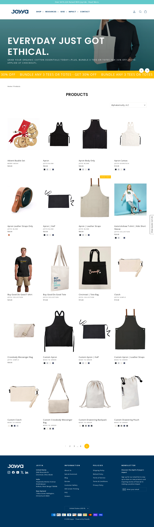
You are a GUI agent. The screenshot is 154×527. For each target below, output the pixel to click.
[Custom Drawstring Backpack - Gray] (86, 426)
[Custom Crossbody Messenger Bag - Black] (44, 429)
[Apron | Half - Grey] (47, 235)
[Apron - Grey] (47, 169)
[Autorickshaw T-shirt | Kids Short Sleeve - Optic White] (121, 238)
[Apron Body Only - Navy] (89, 169)
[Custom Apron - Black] (44, 363)
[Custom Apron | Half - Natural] (86, 363)
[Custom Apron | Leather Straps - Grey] (119, 363)
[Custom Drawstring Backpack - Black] (83, 426)
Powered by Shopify (82, 519)
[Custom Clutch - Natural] (9, 426)
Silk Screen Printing (72, 489)
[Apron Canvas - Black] (116, 169)
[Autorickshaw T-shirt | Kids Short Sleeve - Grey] (119, 238)
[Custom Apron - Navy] (53, 363)
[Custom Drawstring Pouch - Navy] (124, 426)
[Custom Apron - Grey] (47, 363)
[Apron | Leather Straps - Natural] (86, 235)
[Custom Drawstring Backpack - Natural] (80, 426)
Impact (73, 11)
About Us (68, 470)
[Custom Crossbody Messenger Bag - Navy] (53, 429)
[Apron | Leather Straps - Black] (80, 235)
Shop (39, 11)
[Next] (147, 70)
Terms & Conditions (100, 481)
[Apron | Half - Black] (44, 235)
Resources (51, 11)
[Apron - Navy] (53, 169)
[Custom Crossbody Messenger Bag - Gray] (50, 429)
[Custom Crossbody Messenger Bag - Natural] (47, 429)
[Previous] (141, 70)
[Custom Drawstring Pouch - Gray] (121, 426)
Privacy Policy (98, 485)
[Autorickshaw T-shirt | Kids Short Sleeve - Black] (116, 238)
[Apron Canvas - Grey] (119, 169)
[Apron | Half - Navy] (53, 235)
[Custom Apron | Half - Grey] (83, 363)
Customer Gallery (71, 485)
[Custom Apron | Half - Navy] (89, 363)
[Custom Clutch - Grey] (17, 426)
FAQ (66, 492)
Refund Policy (98, 474)
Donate (67, 481)
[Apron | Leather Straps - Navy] (89, 235)
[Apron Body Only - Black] (80, 169)
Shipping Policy (99, 470)
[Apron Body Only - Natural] (86, 169)
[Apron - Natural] (50, 169)
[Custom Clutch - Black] (12, 426)
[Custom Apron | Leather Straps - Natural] (121, 363)
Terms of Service (99, 478)
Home (10, 86)
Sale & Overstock (71, 474)
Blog (66, 478)
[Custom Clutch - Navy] (15, 426)
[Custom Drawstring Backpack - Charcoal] (92, 426)
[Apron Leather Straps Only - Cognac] (9, 235)
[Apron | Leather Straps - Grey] (83, 235)
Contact (85, 11)
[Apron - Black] (44, 169)
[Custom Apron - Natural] (50, 363)
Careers (67, 496)
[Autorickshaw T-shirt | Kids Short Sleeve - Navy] (124, 238)
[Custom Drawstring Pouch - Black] (119, 426)
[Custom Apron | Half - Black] (80, 363)
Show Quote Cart (152, 224)
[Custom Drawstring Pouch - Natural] (116, 426)
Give (62, 11)
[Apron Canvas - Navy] (124, 169)
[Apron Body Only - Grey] (83, 169)
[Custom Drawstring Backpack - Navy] (89, 426)
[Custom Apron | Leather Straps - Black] (116, 363)
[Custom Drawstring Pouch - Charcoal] (127, 426)
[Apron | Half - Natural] (50, 235)
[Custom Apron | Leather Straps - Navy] (124, 363)
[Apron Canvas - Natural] (121, 169)
